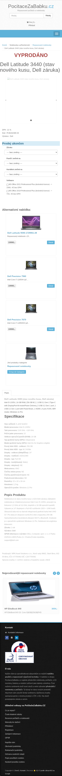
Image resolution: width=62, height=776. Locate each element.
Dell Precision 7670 (16, 319)
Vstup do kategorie (17, 372)
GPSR (7, 738)
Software (10, 180)
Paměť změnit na (13, 158)
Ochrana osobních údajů (14, 754)
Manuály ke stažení (12, 722)
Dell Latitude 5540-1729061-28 (22, 233)
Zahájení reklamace (13, 734)
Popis (6, 393)
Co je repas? (10, 710)
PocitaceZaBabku (31, 6)
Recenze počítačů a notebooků (17, 718)
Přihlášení (9, 726)
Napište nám (10, 742)
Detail (50, 242)
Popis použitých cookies (14, 758)
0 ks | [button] (31, 22)
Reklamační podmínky (13, 750)
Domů (4, 45)
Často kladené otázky (13, 714)
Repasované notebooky (42, 45)
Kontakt (23, 770)
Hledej (48, 15)
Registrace (9, 730)
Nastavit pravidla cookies (15, 762)
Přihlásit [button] (32, 25)
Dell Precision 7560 (16, 276)
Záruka (9, 147)
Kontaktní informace (16, 633)
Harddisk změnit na (14, 169)
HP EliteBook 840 (12, 609)
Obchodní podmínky (13, 746)
